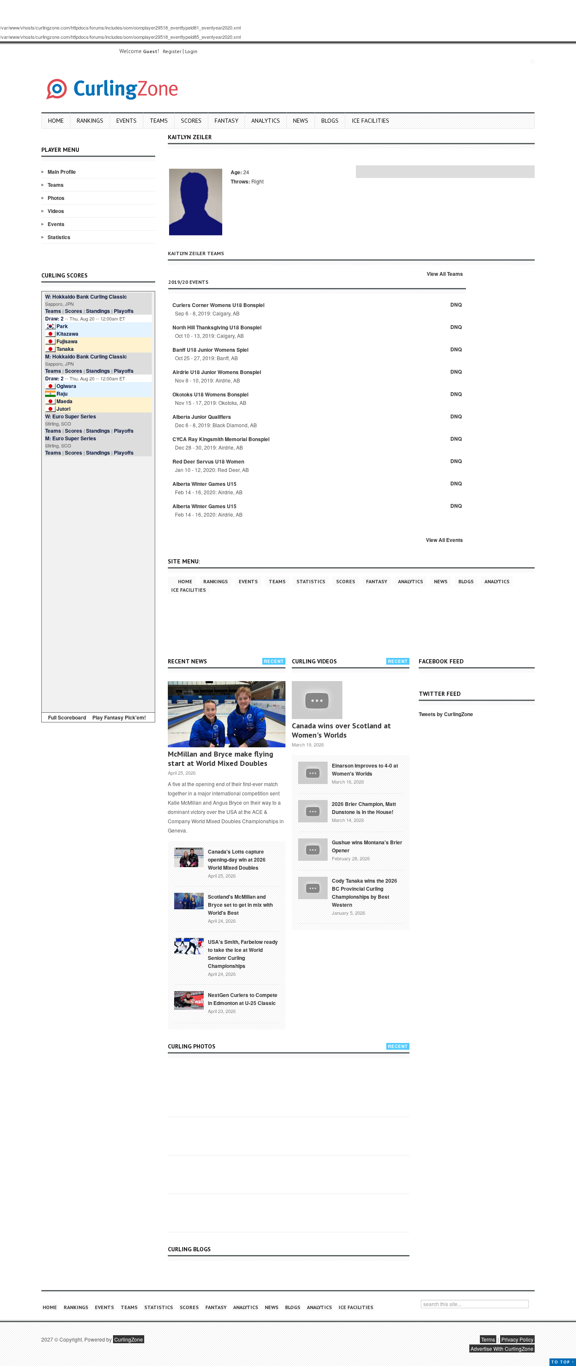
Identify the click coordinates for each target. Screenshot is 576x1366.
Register (172, 51)
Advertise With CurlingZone (502, 1348)
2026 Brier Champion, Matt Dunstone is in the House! (364, 808)
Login (191, 51)
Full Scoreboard (67, 717)
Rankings (90, 120)
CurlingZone (128, 1339)
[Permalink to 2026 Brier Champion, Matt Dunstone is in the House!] (313, 810)
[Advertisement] (98, 582)
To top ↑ (562, 1362)
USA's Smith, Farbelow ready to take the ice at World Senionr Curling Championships (243, 954)
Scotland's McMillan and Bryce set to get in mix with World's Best (240, 904)
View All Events (444, 540)
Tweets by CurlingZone (446, 714)
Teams (159, 120)
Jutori (63, 408)
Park (62, 326)
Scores (191, 120)
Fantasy (226, 120)
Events (126, 120)
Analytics (265, 120)
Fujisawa (67, 341)
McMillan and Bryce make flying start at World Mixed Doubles (220, 758)
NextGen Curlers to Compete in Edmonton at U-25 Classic (242, 999)
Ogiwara (66, 386)
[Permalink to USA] (189, 945)
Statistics (59, 237)
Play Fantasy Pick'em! (119, 717)
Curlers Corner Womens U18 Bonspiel (218, 305)
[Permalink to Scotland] (189, 900)
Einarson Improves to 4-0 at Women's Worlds (365, 769)
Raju (62, 393)
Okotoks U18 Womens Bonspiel (210, 394)
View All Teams (445, 274)
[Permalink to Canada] (189, 856)
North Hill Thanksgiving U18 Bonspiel (216, 327)
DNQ (456, 304)
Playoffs (124, 311)
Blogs (330, 120)
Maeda (65, 401)
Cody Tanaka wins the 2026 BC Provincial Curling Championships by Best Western (364, 892)
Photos (56, 198)
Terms (488, 1339)
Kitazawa (67, 333)
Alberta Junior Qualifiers (201, 416)
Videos (56, 211)
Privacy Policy (517, 1339)
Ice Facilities (370, 120)
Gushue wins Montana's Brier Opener (367, 846)
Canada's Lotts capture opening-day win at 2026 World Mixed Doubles (237, 859)
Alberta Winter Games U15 (204, 484)
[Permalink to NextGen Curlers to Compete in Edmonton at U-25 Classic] (189, 999)
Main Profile (62, 171)
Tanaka (65, 349)
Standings (98, 311)
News (300, 120)
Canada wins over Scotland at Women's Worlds (341, 730)
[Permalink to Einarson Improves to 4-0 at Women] (313, 771)
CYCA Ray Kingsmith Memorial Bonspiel (220, 439)
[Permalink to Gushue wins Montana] (313, 848)
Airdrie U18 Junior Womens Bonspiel (216, 372)
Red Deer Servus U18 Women (208, 461)
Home (56, 120)
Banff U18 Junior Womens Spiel (210, 349)
